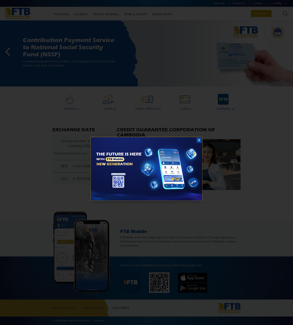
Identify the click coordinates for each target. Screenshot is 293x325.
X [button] (199, 140)
